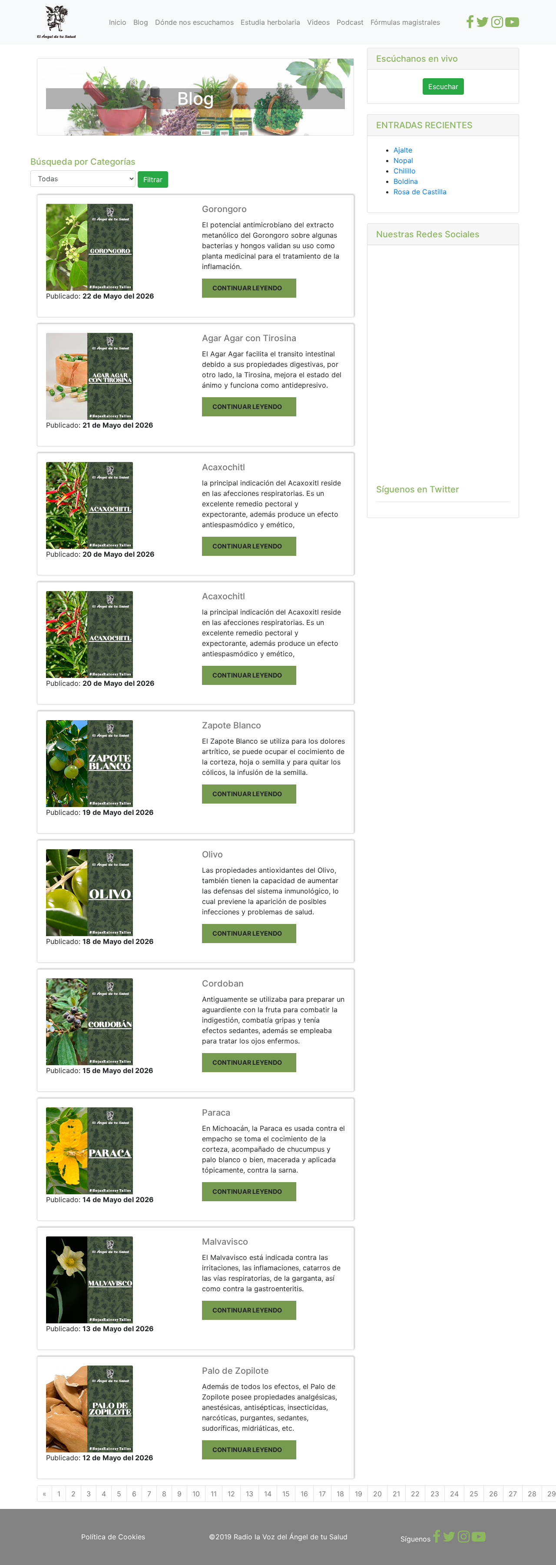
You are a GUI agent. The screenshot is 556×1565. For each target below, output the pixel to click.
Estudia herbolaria (270, 22)
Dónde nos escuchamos (194, 22)
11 (214, 1493)
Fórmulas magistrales (405, 22)
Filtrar (152, 179)
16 (304, 1493)
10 (196, 1493)
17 (322, 1493)
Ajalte (403, 150)
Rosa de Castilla (420, 191)
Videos (318, 22)
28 (532, 1493)
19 (358, 1493)
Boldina (406, 181)
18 (340, 1493)
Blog (140, 22)
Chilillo (405, 170)
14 (267, 1493)
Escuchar (443, 86)
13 (249, 1493)
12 (231, 1493)
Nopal (403, 160)
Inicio (117, 22)
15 (286, 1493)
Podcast (350, 22)
